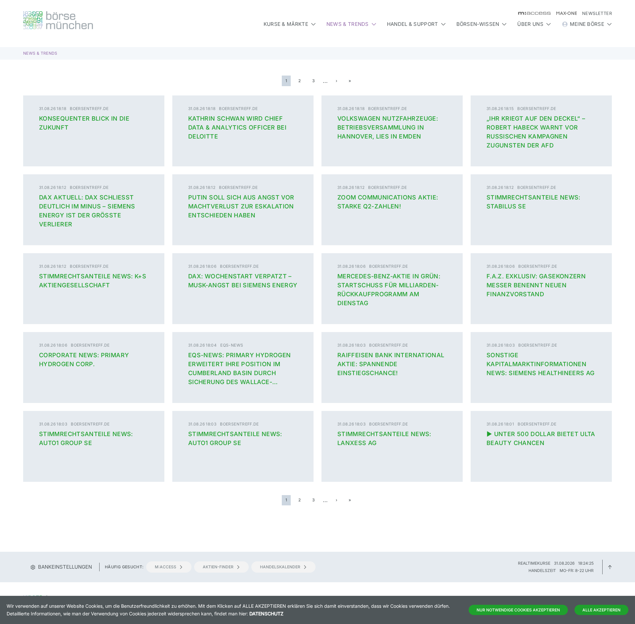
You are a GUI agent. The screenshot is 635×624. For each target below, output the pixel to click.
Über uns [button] (530, 24)
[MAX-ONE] (564, 13)
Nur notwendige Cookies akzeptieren (518, 609)
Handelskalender (280, 566)
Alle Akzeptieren (601, 609)
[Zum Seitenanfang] (610, 566)
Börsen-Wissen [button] (477, 24)
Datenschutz (266, 613)
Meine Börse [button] (587, 24)
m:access (165, 566)
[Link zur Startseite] (93, 20)
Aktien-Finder (218, 566)
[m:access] (532, 13)
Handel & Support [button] (412, 24)
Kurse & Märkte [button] (286, 24)
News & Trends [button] (347, 24)
